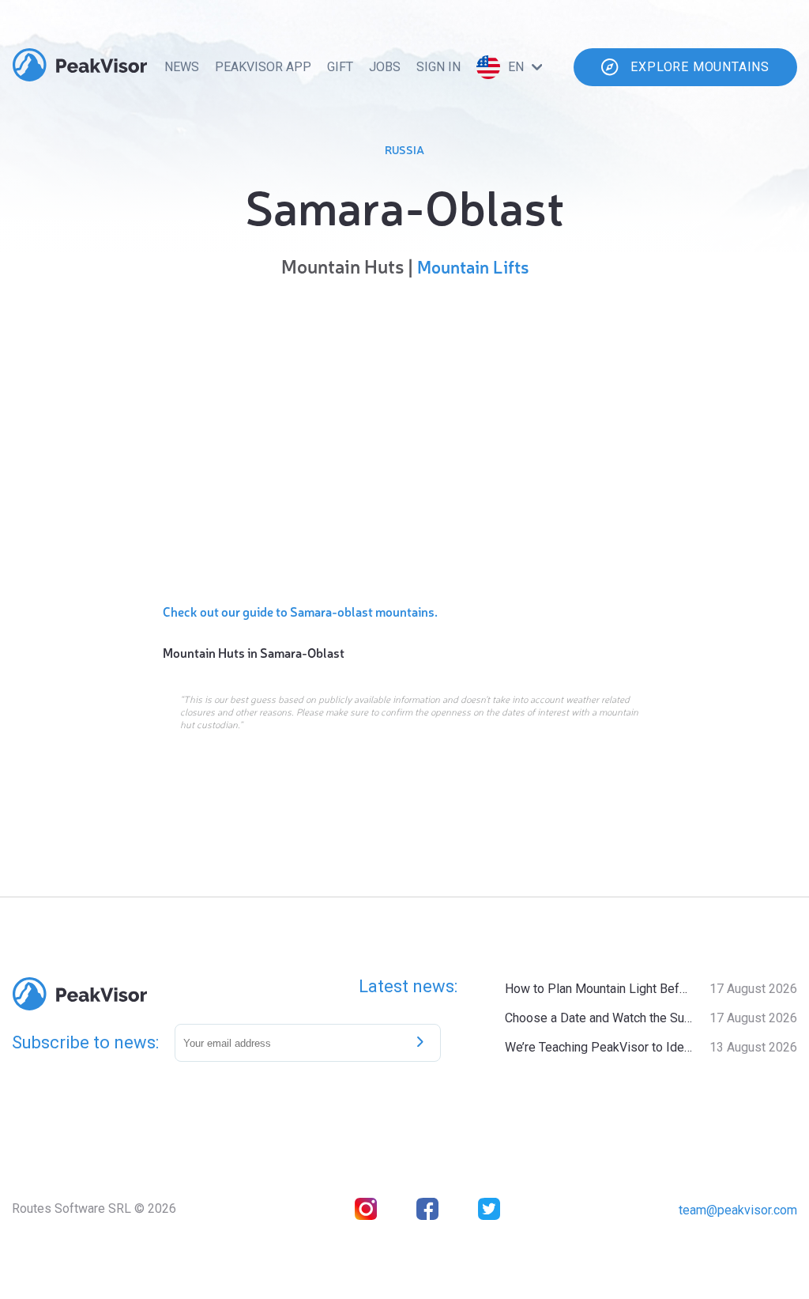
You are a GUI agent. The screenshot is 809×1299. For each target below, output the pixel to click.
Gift (340, 66)
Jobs (385, 66)
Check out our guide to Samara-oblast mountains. (300, 611)
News (181, 66)
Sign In (438, 66)
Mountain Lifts (473, 266)
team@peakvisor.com (738, 1210)
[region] (404, 436)
